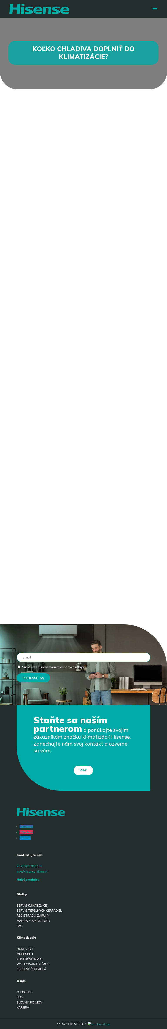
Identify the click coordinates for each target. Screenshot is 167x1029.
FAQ (20, 925)
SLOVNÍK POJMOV (29, 1002)
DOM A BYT (25, 949)
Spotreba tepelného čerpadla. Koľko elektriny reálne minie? (78, 526)
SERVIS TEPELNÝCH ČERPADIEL (39, 910)
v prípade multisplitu (68, 306)
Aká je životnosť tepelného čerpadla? (68, 588)
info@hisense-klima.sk (32, 871)
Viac (83, 770)
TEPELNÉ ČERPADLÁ (31, 969)
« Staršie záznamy (41, 604)
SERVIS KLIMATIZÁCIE (32, 905)
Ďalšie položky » (127, 604)
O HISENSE (24, 992)
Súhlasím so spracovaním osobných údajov (53, 667)
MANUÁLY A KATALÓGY (33, 920)
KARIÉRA (23, 1007)
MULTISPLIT (25, 954)
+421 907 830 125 (29, 866)
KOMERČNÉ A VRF (29, 959)
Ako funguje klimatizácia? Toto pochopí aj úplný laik (78, 558)
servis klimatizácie (47, 399)
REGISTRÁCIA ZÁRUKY (33, 915)
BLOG (21, 997)
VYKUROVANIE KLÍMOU (33, 964)
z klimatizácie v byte (116, 205)
